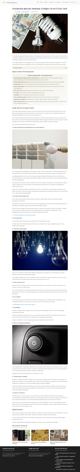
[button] (66, 435)
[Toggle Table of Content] (65, 68)
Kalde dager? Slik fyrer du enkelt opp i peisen (24, 304)
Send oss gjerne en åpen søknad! (36, 455)
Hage (41, 2)
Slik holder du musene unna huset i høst (65, 469)
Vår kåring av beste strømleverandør (26, 215)
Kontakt (72, 2)
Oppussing (51, 2)
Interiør (46, 2)
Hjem (38, 2)
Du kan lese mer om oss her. (8, 455)
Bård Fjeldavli (26, 11)
